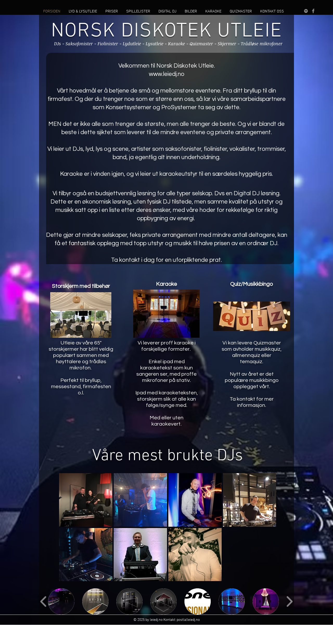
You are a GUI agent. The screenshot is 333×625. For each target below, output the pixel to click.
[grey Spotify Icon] (306, 11)
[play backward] (43, 601)
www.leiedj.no (166, 74)
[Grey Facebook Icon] (313, 11)
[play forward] (289, 601)
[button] (61, 601)
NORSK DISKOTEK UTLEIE (166, 31)
